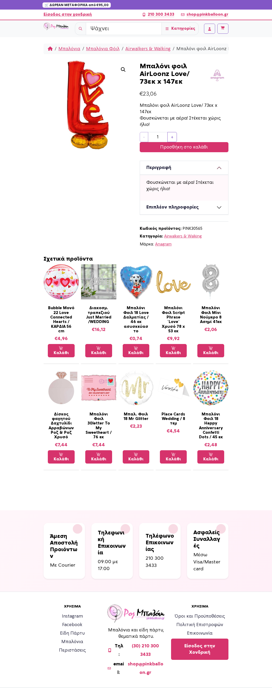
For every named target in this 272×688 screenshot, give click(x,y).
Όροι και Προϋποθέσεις (200, 616)
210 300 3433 (161, 14)
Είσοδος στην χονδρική (68, 14)
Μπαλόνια (69, 49)
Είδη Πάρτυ (72, 633)
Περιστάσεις (72, 650)
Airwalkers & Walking (148, 49)
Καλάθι (61, 353)
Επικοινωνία (199, 633)
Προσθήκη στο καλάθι (184, 147)
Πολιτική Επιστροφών (199, 625)
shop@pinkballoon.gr (207, 14)
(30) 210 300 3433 (145, 650)
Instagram (72, 616)
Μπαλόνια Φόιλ (103, 49)
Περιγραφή (158, 167)
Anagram (163, 244)
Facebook (72, 625)
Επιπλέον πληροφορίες (172, 207)
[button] (123, 69)
